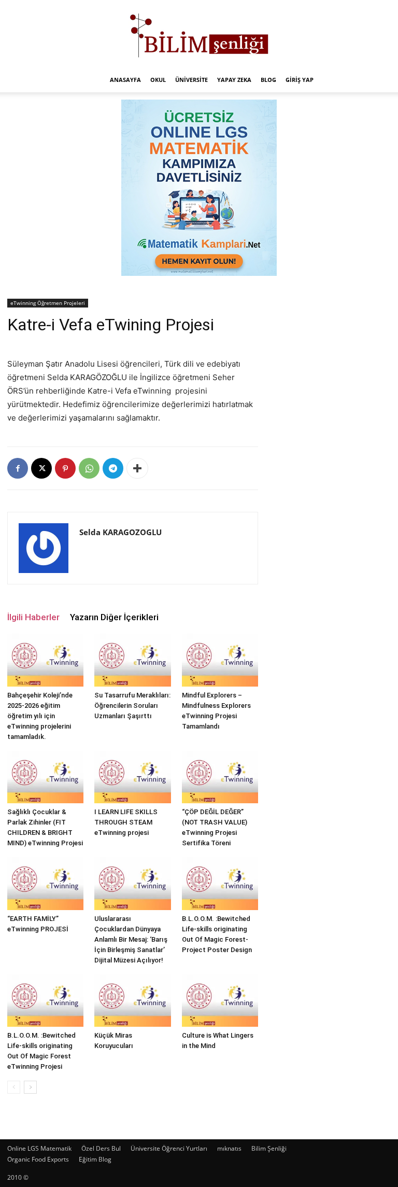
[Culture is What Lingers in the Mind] (220, 1000)
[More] (137, 468)
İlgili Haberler (33, 617)
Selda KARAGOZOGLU (120, 532)
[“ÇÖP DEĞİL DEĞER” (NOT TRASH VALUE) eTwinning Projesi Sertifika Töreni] (220, 777)
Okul (158, 79)
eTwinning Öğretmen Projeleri (47, 302)
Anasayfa (125, 79)
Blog (268, 79)
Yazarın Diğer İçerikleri (114, 617)
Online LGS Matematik (39, 1148)
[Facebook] (17, 468)
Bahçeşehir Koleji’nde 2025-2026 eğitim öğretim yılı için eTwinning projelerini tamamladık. (40, 716)
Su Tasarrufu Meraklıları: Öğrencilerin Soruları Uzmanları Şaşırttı (132, 705)
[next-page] (30, 1087)
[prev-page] (13, 1087)
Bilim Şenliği (269, 1148)
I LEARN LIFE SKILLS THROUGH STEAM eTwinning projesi (126, 822)
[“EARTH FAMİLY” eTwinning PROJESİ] (45, 883)
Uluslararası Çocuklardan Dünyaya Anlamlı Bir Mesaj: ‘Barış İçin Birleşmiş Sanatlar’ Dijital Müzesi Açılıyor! (130, 939)
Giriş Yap (300, 79)
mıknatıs (229, 1148)
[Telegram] (113, 468)
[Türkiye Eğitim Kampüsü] (199, 34)
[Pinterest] (65, 468)
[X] (41, 468)
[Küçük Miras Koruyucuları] (132, 1000)
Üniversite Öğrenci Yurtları (169, 1148)
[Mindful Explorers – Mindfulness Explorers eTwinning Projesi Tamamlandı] (220, 660)
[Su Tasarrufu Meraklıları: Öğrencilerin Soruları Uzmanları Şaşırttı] (132, 660)
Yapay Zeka (234, 79)
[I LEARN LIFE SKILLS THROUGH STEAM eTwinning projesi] (132, 777)
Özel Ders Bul (101, 1148)
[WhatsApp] (89, 468)
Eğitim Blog (95, 1159)
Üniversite (191, 79)
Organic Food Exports (38, 1159)
